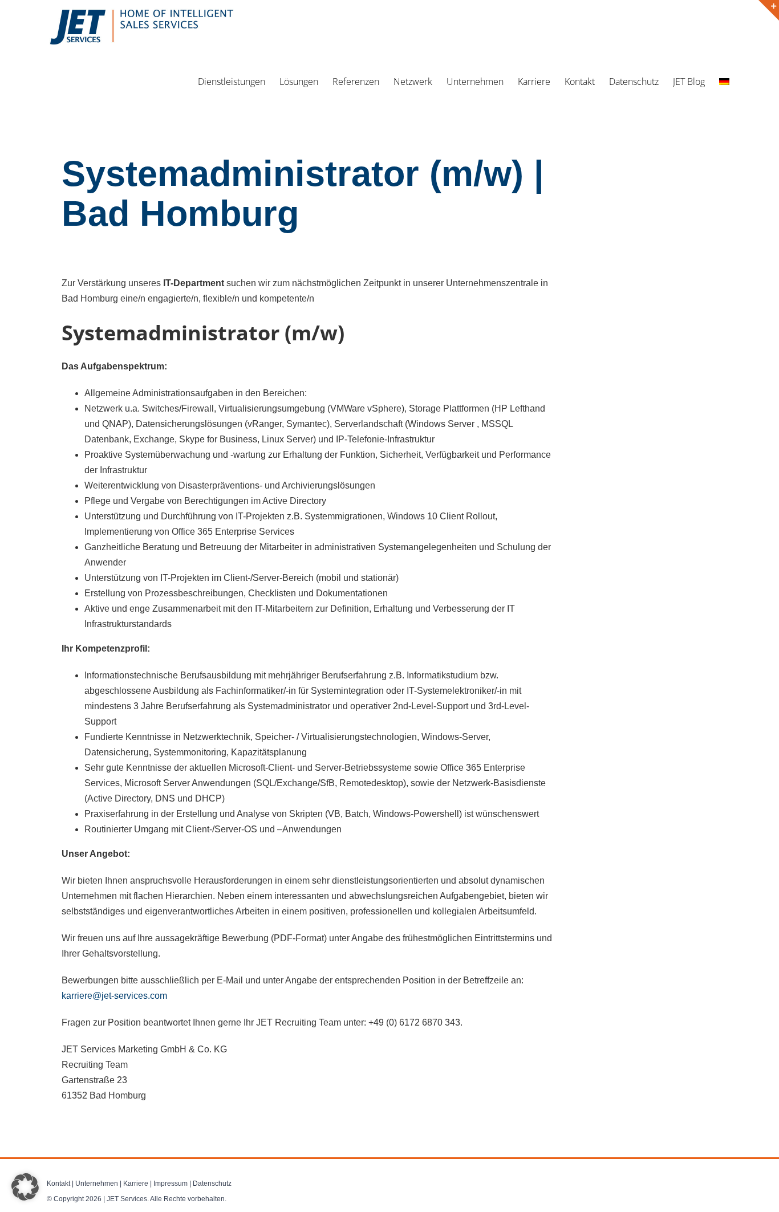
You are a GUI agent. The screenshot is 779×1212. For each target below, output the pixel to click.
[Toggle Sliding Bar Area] (768, 10)
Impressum (170, 1183)
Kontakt (58, 1183)
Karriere (135, 1183)
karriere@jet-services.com (114, 995)
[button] (25, 1187)
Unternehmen (96, 1183)
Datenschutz (212, 1183)
